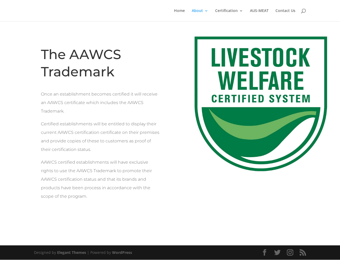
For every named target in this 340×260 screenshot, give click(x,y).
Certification (226, 11)
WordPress (122, 252)
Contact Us (285, 11)
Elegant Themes (71, 252)
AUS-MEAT (259, 11)
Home (179, 11)
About (197, 11)
